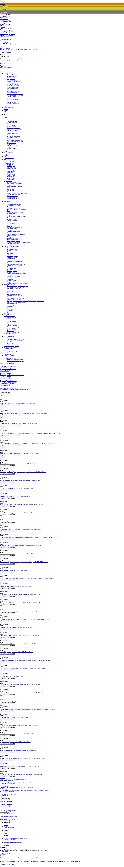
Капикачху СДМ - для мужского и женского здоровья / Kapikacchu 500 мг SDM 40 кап (23, 413)
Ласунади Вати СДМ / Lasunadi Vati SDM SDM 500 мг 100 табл (17, 627)
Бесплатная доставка (10, 839)
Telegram (8, 52)
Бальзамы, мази (11, 312)
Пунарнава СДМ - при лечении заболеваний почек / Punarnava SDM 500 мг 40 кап (22, 693)
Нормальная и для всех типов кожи (17, 193)
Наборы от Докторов (12, 250)
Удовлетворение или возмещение (13, 842)
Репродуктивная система (14, 299)
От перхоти (10, 237)
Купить (3, 406)
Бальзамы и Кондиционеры (14, 227)
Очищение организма (13, 267)
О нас (5, 106)
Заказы (8, 45)
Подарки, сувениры (12, 99)
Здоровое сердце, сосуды (14, 265)
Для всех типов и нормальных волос (17, 232)
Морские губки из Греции (14, 205)
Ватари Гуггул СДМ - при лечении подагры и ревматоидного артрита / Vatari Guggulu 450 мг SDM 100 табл (29, 537)
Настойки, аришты (12, 277)
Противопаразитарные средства (16, 264)
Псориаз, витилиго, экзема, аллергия (17, 286)
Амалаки (15, 60)
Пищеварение (11, 258)
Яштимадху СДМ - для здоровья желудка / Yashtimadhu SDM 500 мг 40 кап (21, 774)
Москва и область (5, 48)
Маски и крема (11, 223)
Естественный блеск (13, 239)
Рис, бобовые (11, 342)
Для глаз (9, 269)
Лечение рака (11, 272)
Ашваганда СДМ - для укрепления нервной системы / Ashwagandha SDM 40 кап (22, 504)
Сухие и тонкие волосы (13, 231)
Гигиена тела (10, 331)
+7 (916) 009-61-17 (5, 853)
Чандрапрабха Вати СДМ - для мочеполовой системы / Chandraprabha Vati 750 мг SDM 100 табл (26, 443)
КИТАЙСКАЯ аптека (12, 84)
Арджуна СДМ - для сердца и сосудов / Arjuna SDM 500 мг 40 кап (18, 463)
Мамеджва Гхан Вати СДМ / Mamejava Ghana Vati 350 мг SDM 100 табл (19, 635)
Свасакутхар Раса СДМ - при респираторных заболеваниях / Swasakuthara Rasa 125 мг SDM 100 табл (28, 709)
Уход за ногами (11, 219)
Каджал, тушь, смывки (13, 198)
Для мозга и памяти (12, 249)
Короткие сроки (11, 167)
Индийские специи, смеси (14, 91)
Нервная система (12, 280)
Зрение (9, 297)
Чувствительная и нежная (14, 186)
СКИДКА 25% (11, 172)
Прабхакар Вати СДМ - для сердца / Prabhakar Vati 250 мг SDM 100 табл (20, 684)
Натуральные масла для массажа (16, 209)
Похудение (10, 275)
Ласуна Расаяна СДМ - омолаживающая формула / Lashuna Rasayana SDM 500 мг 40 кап (25, 619)
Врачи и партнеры (9, 115)
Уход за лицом (11, 77)
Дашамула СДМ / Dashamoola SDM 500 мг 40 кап (13, 570)
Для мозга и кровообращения (15, 288)
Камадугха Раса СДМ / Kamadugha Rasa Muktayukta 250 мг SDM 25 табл (20, 603)
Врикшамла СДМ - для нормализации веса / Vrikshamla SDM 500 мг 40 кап (20, 545)
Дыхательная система (13, 294)
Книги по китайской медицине (15, 361)
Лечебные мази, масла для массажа (17, 283)
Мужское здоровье (12, 257)
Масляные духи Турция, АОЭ (15, 95)
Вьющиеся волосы (12, 230)
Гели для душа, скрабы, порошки (16, 216)
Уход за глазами (11, 321)
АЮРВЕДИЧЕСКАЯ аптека (14, 83)
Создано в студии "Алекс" (7, 864)
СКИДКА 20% (11, 171)
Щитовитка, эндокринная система (16, 302)
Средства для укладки (13, 243)
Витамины (10, 307)
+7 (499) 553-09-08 (5, 851)
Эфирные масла (11, 96)
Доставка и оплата (9, 107)
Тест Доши (6, 114)
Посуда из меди (11, 102)
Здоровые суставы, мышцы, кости (16, 273)
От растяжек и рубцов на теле (15, 207)
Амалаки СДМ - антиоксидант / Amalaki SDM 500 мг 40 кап (16, 496)
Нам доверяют (8, 841)
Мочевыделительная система (15, 298)
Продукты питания (12, 92)
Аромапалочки (11, 98)
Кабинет (12, 45)
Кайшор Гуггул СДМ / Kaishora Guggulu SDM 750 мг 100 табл (16, 586)
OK (36, 857)
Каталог (6, 73)
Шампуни (9, 226)
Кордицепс (10, 306)
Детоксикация (11, 305)
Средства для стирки (13, 332)
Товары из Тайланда (12, 87)
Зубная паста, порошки (13, 90)
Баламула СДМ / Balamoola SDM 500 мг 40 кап (13, 521)
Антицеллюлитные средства (15, 212)
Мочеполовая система (13, 262)
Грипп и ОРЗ (10, 291)
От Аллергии (10, 253)
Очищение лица (11, 317)
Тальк (8, 211)
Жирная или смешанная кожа (15, 192)
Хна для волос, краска (13, 241)
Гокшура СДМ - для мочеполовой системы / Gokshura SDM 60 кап (18, 553)
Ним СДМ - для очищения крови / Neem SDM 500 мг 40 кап (16, 652)
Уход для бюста (11, 213)
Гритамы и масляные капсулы (15, 260)
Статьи (5, 113)
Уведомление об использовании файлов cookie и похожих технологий (44, 863)
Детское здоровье (12, 247)
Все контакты (3, 854)
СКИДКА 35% (11, 175)
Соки (8, 344)
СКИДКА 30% (11, 174)
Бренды (6, 111)
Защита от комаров (12, 100)
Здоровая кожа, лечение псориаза (16, 282)
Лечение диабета (12, 271)
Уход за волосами (12, 80)
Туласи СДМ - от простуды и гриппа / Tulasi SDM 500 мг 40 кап (17, 733)
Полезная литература (13, 103)
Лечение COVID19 (12, 75)
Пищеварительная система (14, 295)
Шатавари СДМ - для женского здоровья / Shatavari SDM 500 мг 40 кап (19, 453)
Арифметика (10, 164)
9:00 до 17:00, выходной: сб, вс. (9, 49)
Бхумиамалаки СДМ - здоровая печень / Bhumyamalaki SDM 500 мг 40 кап (20, 529)
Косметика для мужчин (13, 81)
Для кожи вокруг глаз (13, 182)
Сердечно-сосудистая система (15, 292)
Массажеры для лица (13, 327)
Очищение (10, 200)
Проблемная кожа (12, 187)
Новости (2, 64)
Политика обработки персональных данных (12, 863)
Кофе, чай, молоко (12, 337)
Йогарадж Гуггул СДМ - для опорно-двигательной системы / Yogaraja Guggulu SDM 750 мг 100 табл (27, 578)
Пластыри (10, 309)
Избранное (3, 45)
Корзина (17, 45)
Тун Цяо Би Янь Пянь (7, 60)
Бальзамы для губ (12, 197)
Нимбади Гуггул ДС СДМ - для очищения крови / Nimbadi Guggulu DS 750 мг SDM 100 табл (25, 660)
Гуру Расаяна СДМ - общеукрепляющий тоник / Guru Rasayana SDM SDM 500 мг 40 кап (24, 562)
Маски (9, 324)
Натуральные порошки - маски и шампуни (18, 242)
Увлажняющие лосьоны (13, 208)
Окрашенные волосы (13, 238)
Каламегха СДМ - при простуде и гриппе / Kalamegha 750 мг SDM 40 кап (20, 594)
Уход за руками (11, 217)
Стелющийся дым (12, 351)
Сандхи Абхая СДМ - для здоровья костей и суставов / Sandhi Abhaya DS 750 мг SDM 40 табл (26, 701)
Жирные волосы (11, 235)
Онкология (10, 310)
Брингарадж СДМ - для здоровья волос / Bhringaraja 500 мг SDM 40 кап (20, 480)
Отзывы (6, 109)
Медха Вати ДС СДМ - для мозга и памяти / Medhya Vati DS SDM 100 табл (20, 643)
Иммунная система (12, 290)
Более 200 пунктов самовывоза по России (15, 838)
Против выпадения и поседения (16, 234)
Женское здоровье (12, 256)
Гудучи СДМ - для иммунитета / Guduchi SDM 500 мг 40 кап (16, 488)
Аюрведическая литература (15, 359)
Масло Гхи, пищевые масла (15, 340)
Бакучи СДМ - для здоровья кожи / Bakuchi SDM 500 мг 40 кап (17, 513)
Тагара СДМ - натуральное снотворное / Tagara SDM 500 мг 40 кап (18, 423)
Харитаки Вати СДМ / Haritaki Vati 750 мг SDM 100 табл (15, 742)
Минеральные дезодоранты (14, 204)
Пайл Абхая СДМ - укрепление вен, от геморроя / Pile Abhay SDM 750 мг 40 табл (22, 668)
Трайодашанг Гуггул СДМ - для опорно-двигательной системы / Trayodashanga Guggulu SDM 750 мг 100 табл (30, 433)
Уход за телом (11, 79)
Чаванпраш (20, 60)
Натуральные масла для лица (15, 185)
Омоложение (10, 252)
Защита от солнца (12, 220)
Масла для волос (12, 228)
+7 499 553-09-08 (22, 49)
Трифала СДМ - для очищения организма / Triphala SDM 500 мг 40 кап (19, 725)
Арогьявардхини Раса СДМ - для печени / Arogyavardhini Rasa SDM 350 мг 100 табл (23, 472)
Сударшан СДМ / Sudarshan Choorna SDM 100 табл (14, 717)
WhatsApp (2, 52)
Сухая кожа (10, 190)
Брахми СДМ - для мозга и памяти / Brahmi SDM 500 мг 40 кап (17, 403)
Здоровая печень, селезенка (15, 261)
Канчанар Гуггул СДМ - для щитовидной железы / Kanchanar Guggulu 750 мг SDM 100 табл (25, 611)
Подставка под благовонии (14, 352)
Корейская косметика (13, 88)
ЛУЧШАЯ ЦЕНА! (11, 170)
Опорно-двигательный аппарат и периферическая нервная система (25, 301)
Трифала (9, 254)
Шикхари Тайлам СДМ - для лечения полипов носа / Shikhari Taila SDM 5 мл (21, 766)
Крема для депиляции (13, 202)
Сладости (10, 343)
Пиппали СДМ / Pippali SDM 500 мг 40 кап (11, 676)
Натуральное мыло (12, 215)
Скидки (6, 110)
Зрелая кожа (10, 189)
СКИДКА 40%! (11, 177)
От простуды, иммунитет (14, 276)
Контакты (6, 117)
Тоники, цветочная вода (13, 194)
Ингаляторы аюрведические (15, 94)
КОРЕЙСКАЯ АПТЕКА (13, 85)
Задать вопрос (5, 370)
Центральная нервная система (15, 287)
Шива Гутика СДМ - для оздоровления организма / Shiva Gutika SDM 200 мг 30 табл (23, 758)
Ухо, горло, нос (11, 268)
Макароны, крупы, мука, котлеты (16, 339)
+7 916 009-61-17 (32, 49)
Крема (9, 322)
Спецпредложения (12, 76)
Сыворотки (10, 224)
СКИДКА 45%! (11, 178)
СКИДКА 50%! (11, 179)
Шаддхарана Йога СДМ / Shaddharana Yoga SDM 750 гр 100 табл (18, 750)
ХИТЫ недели (11, 166)
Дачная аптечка (11, 168)
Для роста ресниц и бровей (14, 183)
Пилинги (9, 318)
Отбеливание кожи (12, 196)
